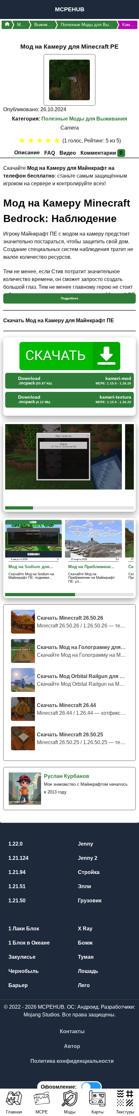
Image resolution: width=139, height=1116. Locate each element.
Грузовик (89, 900)
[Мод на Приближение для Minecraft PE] (93, 538)
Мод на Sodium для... (30, 567)
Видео (67, 153)
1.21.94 (16, 872)
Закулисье (21, 957)
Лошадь (87, 971)
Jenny (85, 844)
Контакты (72, 1031)
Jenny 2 (87, 858)
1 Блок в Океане (28, 943)
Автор (72, 1046)
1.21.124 (17, 858)
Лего (83, 985)
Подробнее (70, 298)
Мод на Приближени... (91, 567)
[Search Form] (127, 9)
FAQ (49, 153)
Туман (85, 957)
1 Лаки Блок (23, 928)
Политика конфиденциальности (72, 1061)
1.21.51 (16, 886)
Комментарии (101, 153)
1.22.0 (15, 844)
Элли (84, 886)
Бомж (84, 943)
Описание (27, 152)
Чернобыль (23, 971)
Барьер (17, 985)
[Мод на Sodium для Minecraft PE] (33, 538)
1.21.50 (16, 900)
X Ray (84, 928)
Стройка (88, 872)
